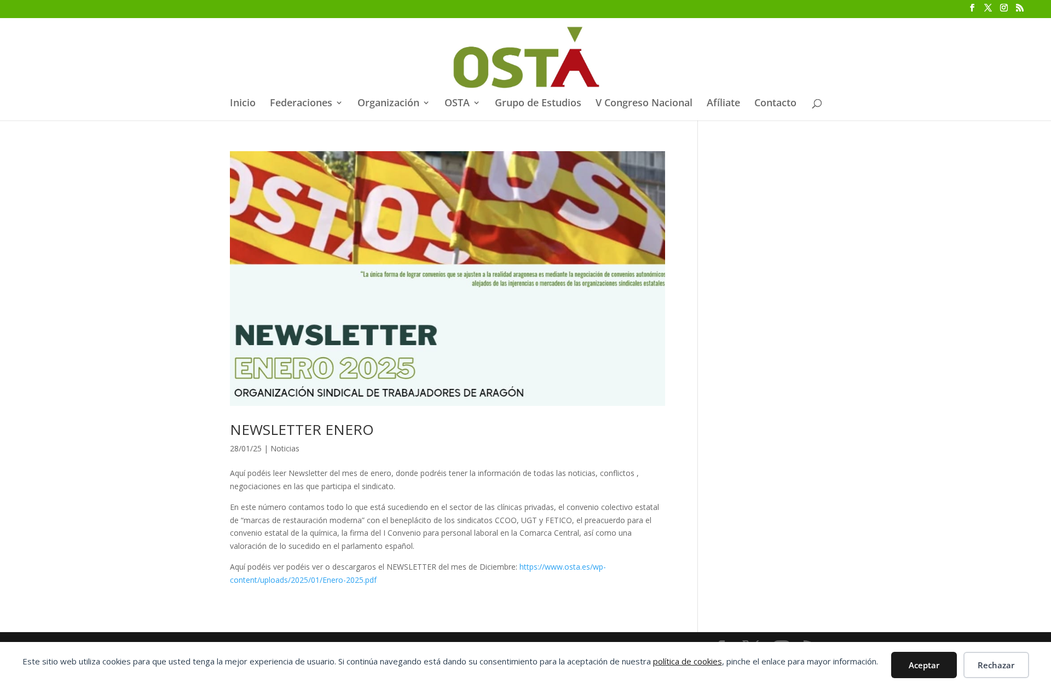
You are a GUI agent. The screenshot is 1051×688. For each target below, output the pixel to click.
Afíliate (723, 104)
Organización (388, 104)
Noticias (284, 448)
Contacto (775, 104)
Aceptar (924, 665)
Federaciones (301, 104)
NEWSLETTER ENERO (302, 429)
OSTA (457, 104)
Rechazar (996, 665)
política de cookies (687, 661)
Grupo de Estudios (538, 104)
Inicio (243, 104)
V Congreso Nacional (644, 104)
